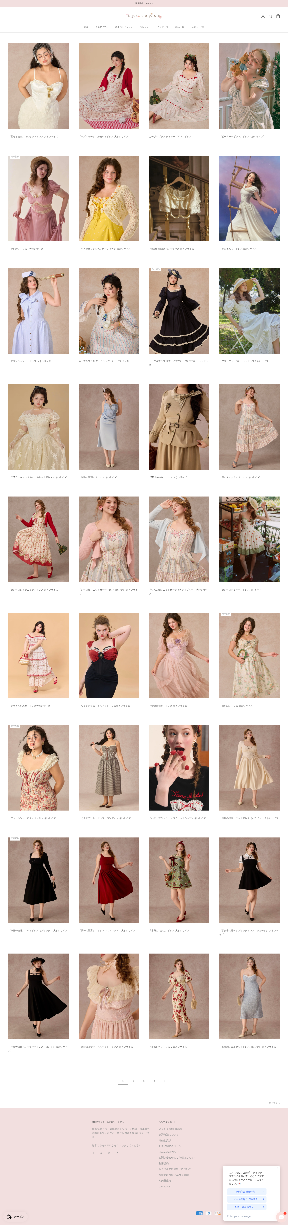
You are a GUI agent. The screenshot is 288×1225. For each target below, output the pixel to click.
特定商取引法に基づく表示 (174, 1175)
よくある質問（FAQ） (171, 1129)
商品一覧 (179, 27)
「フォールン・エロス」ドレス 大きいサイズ (32, 818)
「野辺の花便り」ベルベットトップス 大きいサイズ (106, 1047)
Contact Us (164, 1187)
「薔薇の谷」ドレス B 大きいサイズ (168, 1047)
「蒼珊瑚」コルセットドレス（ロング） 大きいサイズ (247, 1047)
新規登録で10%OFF (144, 3)
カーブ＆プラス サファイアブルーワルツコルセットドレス (178, 363)
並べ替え (273, 1103)
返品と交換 (165, 1141)
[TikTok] (117, 1153)
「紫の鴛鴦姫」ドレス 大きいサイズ (168, 706)
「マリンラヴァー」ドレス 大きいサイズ (29, 361)
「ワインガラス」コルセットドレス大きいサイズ (104, 706)
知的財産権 (165, 1181)
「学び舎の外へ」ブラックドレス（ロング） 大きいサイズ (37, 1049)
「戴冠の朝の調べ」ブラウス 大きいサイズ (171, 249)
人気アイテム (101, 27)
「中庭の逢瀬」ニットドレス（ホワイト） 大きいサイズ (248, 818)
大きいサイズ (197, 27)
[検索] (270, 16)
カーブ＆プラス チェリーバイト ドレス (170, 137)
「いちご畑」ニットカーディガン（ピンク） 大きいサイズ (108, 592)
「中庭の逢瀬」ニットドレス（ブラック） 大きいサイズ (37, 931)
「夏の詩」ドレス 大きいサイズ (25, 249)
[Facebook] (93, 1153)
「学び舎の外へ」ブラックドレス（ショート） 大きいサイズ (248, 933)
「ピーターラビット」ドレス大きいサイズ (241, 137)
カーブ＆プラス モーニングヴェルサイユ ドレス (104, 361)
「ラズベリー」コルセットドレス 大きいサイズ (103, 137)
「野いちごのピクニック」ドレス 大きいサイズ (33, 590)
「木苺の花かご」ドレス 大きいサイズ (169, 931)
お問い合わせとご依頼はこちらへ (177, 1158)
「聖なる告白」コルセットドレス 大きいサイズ (33, 137)
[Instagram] (101, 1153)
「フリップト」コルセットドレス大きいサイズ (243, 361)
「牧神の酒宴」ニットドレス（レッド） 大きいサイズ (107, 931)
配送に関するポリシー (171, 1146)
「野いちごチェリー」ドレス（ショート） (241, 590)
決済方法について (169, 1135)
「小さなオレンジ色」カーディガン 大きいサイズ (105, 249)
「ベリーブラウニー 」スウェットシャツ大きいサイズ (177, 818)
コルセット (145, 27)
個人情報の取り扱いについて (175, 1169)
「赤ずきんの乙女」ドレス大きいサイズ (29, 706)
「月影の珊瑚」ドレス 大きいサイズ (98, 477)
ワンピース (163, 27)
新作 (86, 27)
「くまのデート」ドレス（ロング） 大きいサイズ (105, 818)
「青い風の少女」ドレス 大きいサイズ (239, 477)
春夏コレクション (124, 27)
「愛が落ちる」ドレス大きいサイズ (238, 249)
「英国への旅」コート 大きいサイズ (168, 477)
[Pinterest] (109, 1153)
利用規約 (164, 1164)
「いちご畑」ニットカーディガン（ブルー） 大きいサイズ (178, 592)
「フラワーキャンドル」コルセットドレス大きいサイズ (37, 477)
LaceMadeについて (169, 1152)
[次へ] (165, 1081)
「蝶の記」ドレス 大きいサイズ (236, 706)
